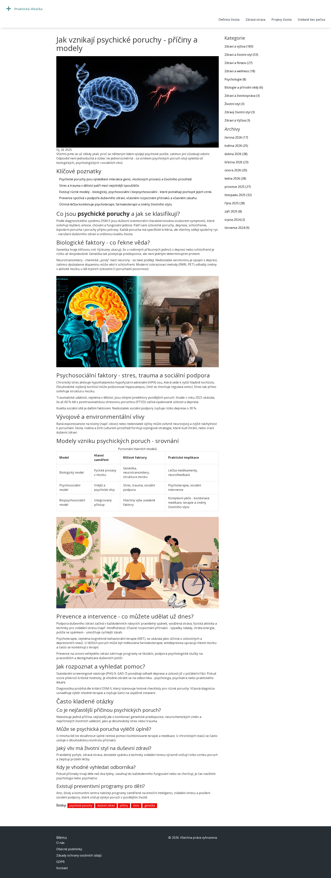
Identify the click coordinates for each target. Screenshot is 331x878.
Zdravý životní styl (239, 112)
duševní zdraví (106, 805)
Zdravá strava (255, 19)
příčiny (124, 805)
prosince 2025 (237, 187)
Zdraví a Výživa (237, 120)
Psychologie (235, 79)
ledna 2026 (235, 178)
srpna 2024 (234, 220)
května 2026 (236, 146)
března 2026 (236, 162)
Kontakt (62, 868)
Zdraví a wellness (239, 71)
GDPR (60, 862)
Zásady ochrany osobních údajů (79, 855)
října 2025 (234, 203)
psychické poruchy (81, 805)
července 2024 (236, 228)
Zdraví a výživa (238, 46)
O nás (60, 843)
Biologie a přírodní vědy (243, 87)
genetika (149, 805)
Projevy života (281, 19)
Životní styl (234, 104)
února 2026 (235, 170)
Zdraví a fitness (238, 63)
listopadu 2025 (238, 195)
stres (136, 805)
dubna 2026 (235, 154)
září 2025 (233, 211)
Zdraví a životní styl (241, 55)
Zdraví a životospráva (242, 96)
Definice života (229, 19)
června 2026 (236, 137)
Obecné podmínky (69, 849)
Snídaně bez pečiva (311, 19)
